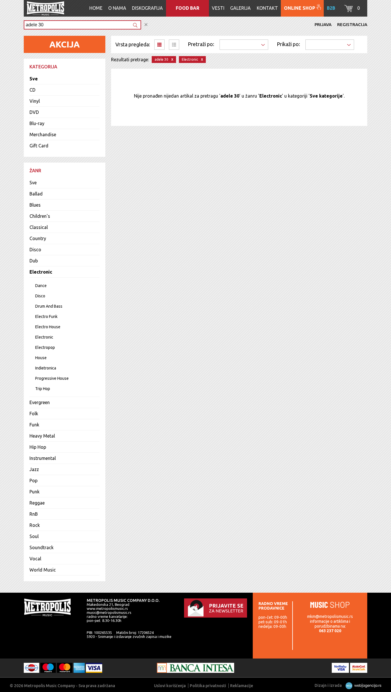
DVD (34, 112)
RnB (33, 514)
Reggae (37, 502)
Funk (34, 424)
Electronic (40, 271)
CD (32, 89)
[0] (348, 10)
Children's (39, 216)
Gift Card (38, 145)
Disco (35, 249)
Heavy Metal (42, 435)
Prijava (323, 24)
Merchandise (42, 134)
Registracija (352, 24)
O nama (117, 8)
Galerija (240, 8)
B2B (331, 8)
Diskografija (147, 8)
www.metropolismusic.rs (107, 608)
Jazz (34, 469)
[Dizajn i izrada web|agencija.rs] (362, 685)
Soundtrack (41, 547)
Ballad (36, 193)
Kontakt (267, 8)
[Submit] (135, 25)
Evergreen (39, 402)
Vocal (35, 558)
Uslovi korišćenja (170, 685)
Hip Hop (37, 447)
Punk (34, 491)
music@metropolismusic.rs (109, 612)
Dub (33, 260)
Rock (34, 525)
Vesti (218, 8)
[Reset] (146, 25)
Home (95, 8)
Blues (35, 204)
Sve (33, 78)
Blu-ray (36, 123)
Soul (34, 536)
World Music (42, 569)
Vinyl (34, 101)
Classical (38, 227)
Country (37, 238)
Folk (33, 413)
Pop (33, 480)
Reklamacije (241, 685)
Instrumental (42, 458)
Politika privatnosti (208, 685)
